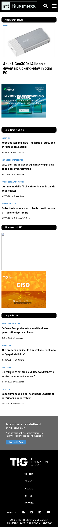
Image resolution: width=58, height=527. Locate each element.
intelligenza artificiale (12, 182)
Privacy (29, 481)
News (5, 26)
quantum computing (10, 323)
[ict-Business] (18, 5)
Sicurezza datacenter (12, 160)
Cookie (29, 488)
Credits (29, 503)
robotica (5, 138)
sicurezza (6, 367)
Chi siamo (29, 473)
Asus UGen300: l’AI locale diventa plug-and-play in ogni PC (27, 68)
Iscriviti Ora (16, 442)
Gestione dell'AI (8, 204)
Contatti (29, 495)
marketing (6, 345)
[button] (45, 6)
